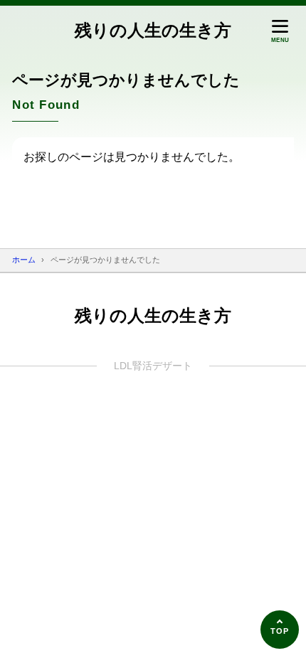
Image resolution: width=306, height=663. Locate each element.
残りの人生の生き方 (153, 30)
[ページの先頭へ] (279, 629)
